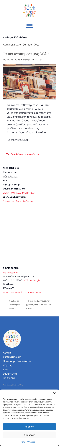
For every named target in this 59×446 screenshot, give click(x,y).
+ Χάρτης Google (32, 280)
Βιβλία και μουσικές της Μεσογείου (14, 305)
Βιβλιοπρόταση (10, 272)
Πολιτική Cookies (28, 442)
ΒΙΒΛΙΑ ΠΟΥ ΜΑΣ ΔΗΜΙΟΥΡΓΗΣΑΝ (19, 192)
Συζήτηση (28, 201)
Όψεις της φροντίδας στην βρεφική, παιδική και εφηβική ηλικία (38, 305)
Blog (5, 369)
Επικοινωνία (10, 373)
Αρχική (7, 352)
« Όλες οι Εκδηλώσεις (15, 37)
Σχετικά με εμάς (12, 356)
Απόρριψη (29, 435)
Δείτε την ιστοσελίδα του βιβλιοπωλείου (22, 292)
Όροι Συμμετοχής (13, 384)
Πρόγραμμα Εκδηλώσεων (17, 361)
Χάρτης (7, 365)
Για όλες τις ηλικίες (12, 201)
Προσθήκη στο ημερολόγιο (25, 154)
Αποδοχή (29, 426)
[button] (54, 393)
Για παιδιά (9, 378)
